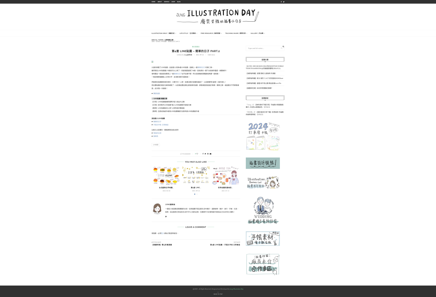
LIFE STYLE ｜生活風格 (188, 33)
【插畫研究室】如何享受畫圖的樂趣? (259, 88)
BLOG (179, 1)
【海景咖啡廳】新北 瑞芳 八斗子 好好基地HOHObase (264, 78)
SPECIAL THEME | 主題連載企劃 (162, 40)
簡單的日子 (202, 67)
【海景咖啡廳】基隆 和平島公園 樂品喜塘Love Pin (263, 83)
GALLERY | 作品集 (257, 33)
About (160, 1)
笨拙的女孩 (157, 133)
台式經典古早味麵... (166, 187)
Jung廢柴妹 (188, 55)
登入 (162, 233)
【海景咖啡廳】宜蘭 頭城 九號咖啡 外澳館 (260, 73)
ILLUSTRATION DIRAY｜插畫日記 (163, 33)
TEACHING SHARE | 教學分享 (235, 33)
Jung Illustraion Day (236, 289)
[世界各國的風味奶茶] (225, 175)
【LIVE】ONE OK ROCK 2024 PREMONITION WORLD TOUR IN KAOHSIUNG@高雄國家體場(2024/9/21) (265, 67)
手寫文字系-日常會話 (161, 125)
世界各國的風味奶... (225, 187)
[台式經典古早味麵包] (166, 175)
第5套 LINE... (196, 187)
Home (153, 1)
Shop (173, 1)
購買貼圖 (156, 93)
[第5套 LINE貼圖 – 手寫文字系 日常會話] (196, 175)
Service (166, 1)
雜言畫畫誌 (195, 47)
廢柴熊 (156, 136)
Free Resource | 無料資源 (210, 33)
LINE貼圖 (155, 144)
